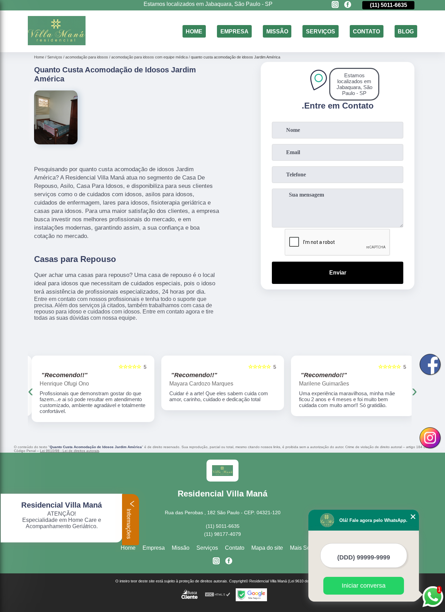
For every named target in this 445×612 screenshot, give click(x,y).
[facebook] (347, 5)
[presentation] (30, 390)
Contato (366, 31)
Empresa (234, 31)
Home (194, 31)
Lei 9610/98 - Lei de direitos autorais (69, 451)
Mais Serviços (307, 548)
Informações (129, 523)
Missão (277, 31)
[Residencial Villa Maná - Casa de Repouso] (57, 43)
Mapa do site (267, 548)
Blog (406, 31)
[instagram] (335, 5)
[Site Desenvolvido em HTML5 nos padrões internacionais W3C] (217, 594)
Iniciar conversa (364, 585)
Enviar (337, 273)
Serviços (320, 31)
